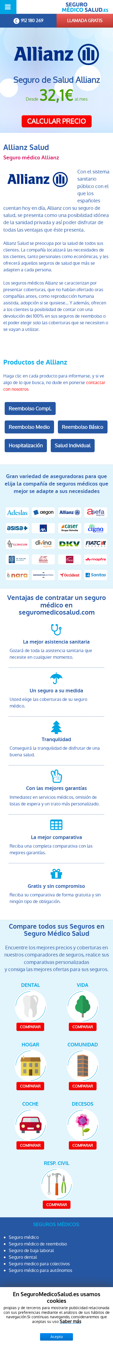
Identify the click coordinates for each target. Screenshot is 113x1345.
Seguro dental (23, 1257)
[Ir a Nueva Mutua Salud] (43, 575)
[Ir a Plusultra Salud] (69, 575)
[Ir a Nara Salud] (17, 575)
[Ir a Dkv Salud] (69, 543)
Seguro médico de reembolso (38, 1244)
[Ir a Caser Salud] (69, 528)
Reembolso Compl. (30, 408)
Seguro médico (24, 1237)
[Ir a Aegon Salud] (43, 512)
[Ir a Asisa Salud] (17, 528)
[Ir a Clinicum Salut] (17, 543)
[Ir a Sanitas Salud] (96, 575)
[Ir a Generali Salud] (43, 559)
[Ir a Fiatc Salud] (96, 543)
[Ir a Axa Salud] (43, 528)
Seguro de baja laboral (31, 1250)
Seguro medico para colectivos (39, 1264)
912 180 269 (32, 20)
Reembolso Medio (29, 427)
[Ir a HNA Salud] (69, 559)
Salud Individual (73, 445)
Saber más (70, 1321)
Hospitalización (26, 445)
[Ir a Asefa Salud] (96, 512)
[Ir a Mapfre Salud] (96, 559)
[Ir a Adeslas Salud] (17, 512)
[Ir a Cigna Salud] (96, 528)
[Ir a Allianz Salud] (69, 512)
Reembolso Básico (82, 427)
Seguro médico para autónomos (40, 1270)
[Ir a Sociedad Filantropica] (17, 559)
